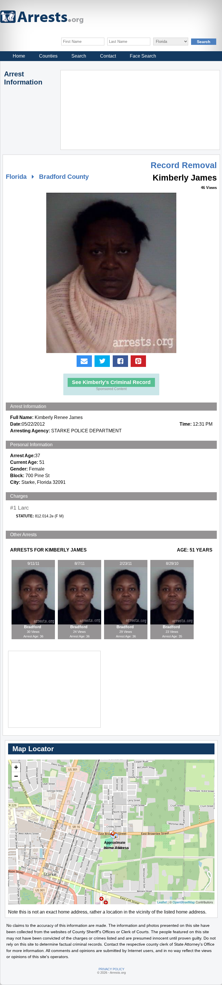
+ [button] (16, 767)
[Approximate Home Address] (112, 832)
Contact (108, 56)
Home (19, 56)
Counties (48, 56)
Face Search (143, 56)
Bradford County (64, 176)
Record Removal (184, 165)
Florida (16, 176)
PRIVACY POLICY (111, 969)
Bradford (33, 626)
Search (78, 56)
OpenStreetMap (184, 902)
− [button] (16, 776)
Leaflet (162, 902)
